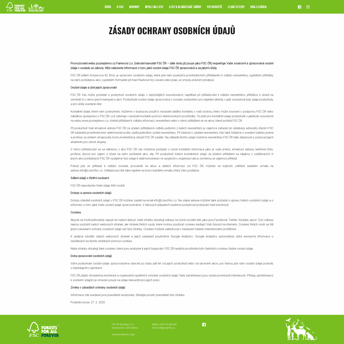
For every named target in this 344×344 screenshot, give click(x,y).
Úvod (108, 7)
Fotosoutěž (214, 7)
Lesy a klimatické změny (185, 7)
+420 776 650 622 (168, 324)
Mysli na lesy (154, 7)
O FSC (120, 7)
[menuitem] (108, 6)
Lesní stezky (236, 7)
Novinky (134, 7)
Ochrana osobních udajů (123, 334)
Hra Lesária (258, 7)
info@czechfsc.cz (166, 328)
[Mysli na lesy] (23, 6)
